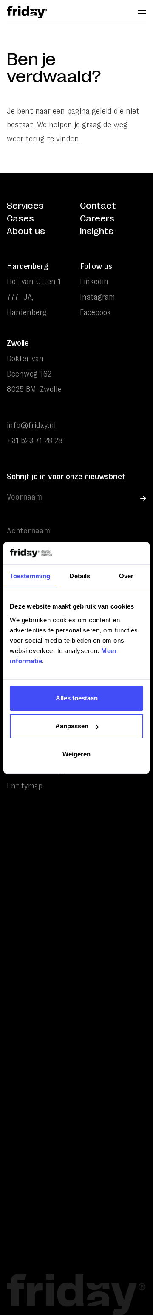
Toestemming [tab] (30, 576)
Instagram (97, 297)
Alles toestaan (77, 698)
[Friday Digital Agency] (27, 12)
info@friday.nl (31, 425)
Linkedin (94, 281)
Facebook (95, 312)
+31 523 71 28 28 (34, 440)
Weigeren (76, 754)
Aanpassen (71, 726)
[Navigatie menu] (142, 12)
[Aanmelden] (143, 498)
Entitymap (24, 786)
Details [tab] (79, 576)
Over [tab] (126, 576)
